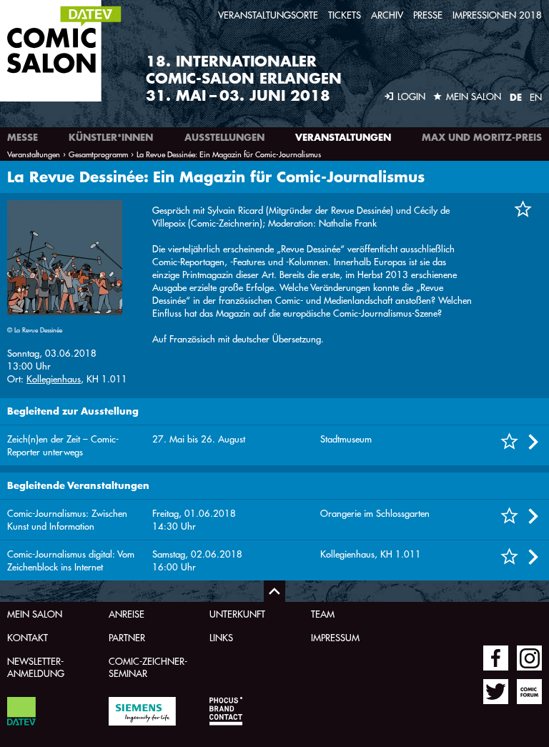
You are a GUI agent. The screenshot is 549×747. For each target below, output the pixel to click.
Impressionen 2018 (497, 15)
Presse (427, 15)
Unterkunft (237, 614)
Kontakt (27, 637)
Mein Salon (34, 614)
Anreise (126, 614)
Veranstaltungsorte (268, 15)
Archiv (387, 15)
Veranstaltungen (343, 137)
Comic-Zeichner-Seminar (148, 667)
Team (323, 614)
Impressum (335, 637)
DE (516, 97)
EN (536, 97)
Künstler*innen (111, 137)
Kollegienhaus (53, 378)
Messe (22, 137)
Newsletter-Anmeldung (35, 667)
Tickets (344, 15)
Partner (127, 637)
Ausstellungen (224, 137)
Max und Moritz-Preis (482, 137)
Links (221, 637)
